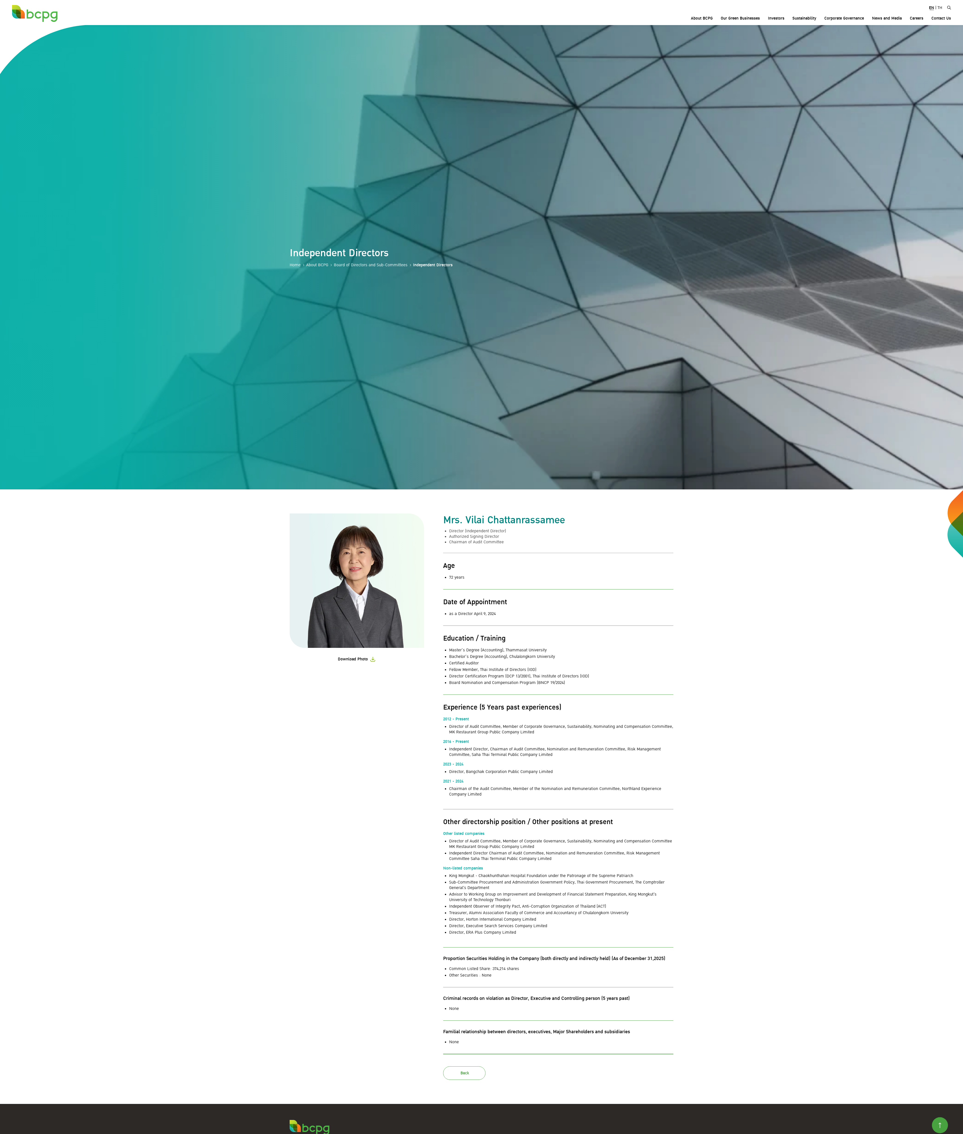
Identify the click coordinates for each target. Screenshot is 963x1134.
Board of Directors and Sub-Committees (371, 265)
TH (939, 8)
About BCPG (317, 265)
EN (931, 8)
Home (295, 265)
